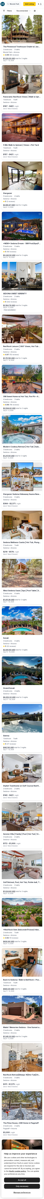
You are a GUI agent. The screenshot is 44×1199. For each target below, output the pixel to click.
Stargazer (7, 193)
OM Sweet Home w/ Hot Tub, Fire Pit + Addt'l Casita (22, 396)
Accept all (22, 1180)
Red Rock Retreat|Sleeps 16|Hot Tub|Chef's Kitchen (22, 1075)
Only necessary (22, 1186)
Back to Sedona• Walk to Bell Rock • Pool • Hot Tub (22, 980)
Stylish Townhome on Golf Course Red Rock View (22, 786)
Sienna (6, 736)
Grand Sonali (9, 688)
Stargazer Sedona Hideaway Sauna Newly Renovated (22, 494)
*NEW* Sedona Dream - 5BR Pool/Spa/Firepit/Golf (22, 243)
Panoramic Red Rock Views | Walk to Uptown (22, 97)
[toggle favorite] (40, 17)
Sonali (6, 638)
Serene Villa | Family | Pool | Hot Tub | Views (22, 834)
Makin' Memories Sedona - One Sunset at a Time (22, 1027)
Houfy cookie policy (17, 1171)
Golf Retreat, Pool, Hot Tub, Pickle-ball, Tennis (22, 882)
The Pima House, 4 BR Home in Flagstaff (21, 1123)
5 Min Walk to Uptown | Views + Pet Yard (21, 145)
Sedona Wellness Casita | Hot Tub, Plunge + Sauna (22, 542)
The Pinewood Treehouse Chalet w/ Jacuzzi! (22, 47)
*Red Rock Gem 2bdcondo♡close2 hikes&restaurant (22, 930)
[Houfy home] (2, 4)
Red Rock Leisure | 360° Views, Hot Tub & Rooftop (22, 346)
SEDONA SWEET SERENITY (15, 293)
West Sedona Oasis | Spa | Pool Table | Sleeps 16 (22, 590)
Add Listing (29, 4)
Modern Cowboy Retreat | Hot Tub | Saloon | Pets (22, 447)
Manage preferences (22, 1192)
